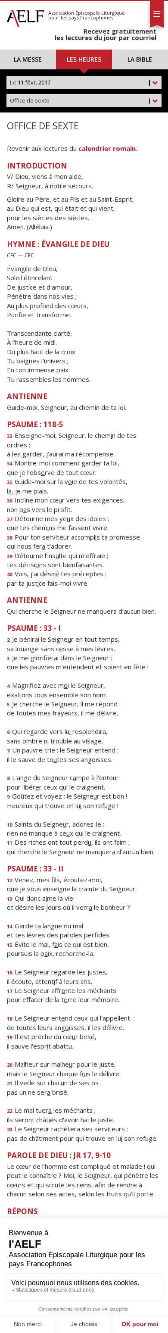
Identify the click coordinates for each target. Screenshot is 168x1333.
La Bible (140, 59)
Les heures (84, 59)
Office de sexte (80, 100)
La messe (28, 59)
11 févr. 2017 (80, 82)
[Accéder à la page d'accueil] (25, 16)
